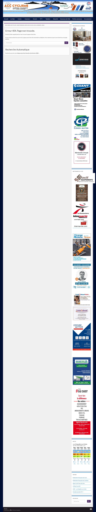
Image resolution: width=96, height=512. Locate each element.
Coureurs (27, 19)
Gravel (35, 19)
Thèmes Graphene (16, 510)
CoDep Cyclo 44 (76, 486)
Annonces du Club (65, 19)
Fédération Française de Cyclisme (80, 480)
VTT (41, 19)
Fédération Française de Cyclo (80, 477)
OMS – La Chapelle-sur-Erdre (79, 489)
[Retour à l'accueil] (48, 8)
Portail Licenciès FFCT (78, 492)
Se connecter (88, 19)
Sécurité (55, 19)
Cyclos (20, 19)
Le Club (12, 19)
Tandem (48, 19)
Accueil (6, 19)
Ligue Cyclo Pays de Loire (79, 483)
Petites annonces (77, 19)
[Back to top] (92, 508)
